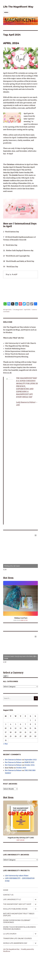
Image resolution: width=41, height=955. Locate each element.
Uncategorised (18, 309)
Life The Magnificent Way (18, 6)
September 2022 (30, 760)
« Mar (5, 744)
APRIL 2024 (11, 43)
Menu (6, 12)
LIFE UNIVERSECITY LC (12, 899)
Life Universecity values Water (16, 876)
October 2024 (29, 765)
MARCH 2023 (29, 762)
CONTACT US (8, 895)
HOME (5, 890)
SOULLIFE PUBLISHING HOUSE (15, 909)
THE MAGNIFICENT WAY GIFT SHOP (17, 904)
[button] (35, 535)
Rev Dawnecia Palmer (13, 760)
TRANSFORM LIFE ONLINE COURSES (17, 938)
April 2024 (27, 309)
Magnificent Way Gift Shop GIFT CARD (21, 837)
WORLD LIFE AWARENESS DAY (15, 943)
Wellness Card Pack (20, 618)
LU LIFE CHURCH (9, 934)
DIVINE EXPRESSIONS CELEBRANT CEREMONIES (16, 921)
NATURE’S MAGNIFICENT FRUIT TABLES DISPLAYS (18, 915)
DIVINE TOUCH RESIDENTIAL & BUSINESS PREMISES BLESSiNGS (19, 928)
